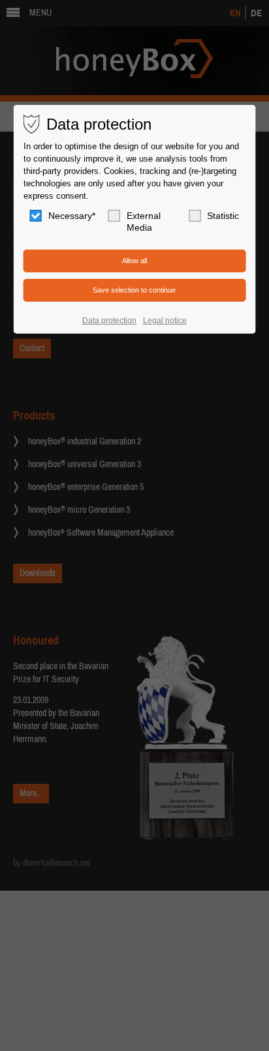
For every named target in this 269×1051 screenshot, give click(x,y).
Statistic (223, 215)
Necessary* (71, 215)
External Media (144, 221)
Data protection (109, 320)
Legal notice (165, 320)
